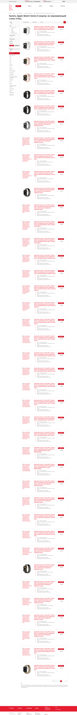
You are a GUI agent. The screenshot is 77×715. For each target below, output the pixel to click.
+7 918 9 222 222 (47, 708)
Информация (29, 708)
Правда (51, 6)
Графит (12, 29)
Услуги (40, 6)
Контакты (62, 6)
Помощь (37, 708)
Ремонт (29, 6)
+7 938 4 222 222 (58, 709)
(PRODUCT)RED (13, 27)
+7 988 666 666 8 (47, 709)
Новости (19, 714)
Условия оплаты (29, 714)
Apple (11, 23)
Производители (37, 714)
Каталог (18, 6)
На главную (11, 708)
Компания (20, 708)
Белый (12, 28)
